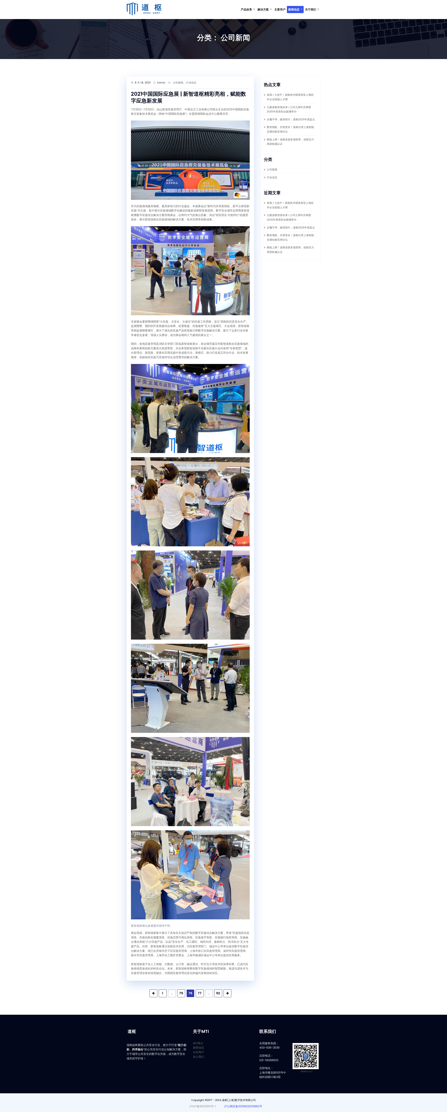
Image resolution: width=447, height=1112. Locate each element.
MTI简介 (198, 1043)
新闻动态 (294, 10)
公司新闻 (178, 82)
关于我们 (311, 10)
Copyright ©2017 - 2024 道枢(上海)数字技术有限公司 (223, 1100)
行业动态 (191, 82)
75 (181, 993)
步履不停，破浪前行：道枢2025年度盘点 (291, 119)
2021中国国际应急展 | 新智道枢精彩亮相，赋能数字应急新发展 (188, 97)
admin (161, 82)
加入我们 (198, 1057)
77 (199, 993)
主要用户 (279, 10)
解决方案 (263, 10)
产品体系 (247, 10)
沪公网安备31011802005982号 (243, 1106)
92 (218, 993)
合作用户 (198, 1052)
